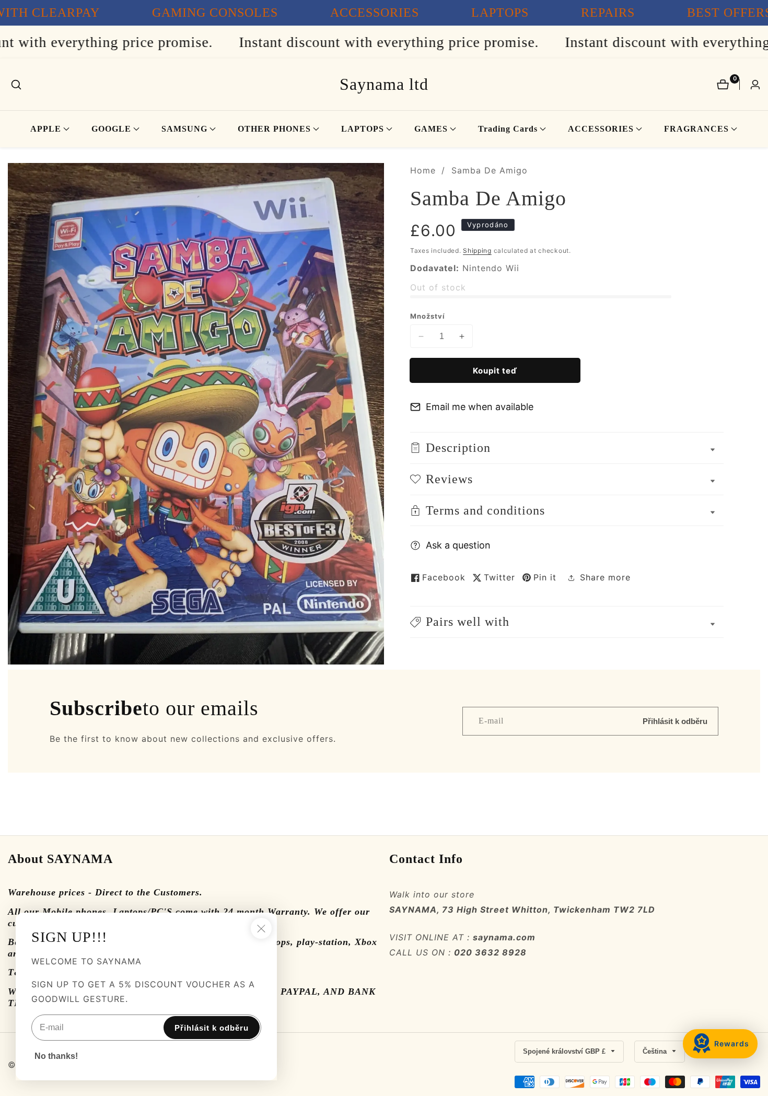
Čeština (656, 1051)
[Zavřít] (261, 928)
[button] (45, 129)
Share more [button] (605, 577)
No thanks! (56, 1056)
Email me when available (479, 406)
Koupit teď (495, 371)
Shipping (477, 250)
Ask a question (458, 545)
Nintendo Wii (490, 268)
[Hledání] (16, 84)
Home (423, 170)
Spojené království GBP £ (565, 1051)
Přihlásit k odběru (675, 721)
